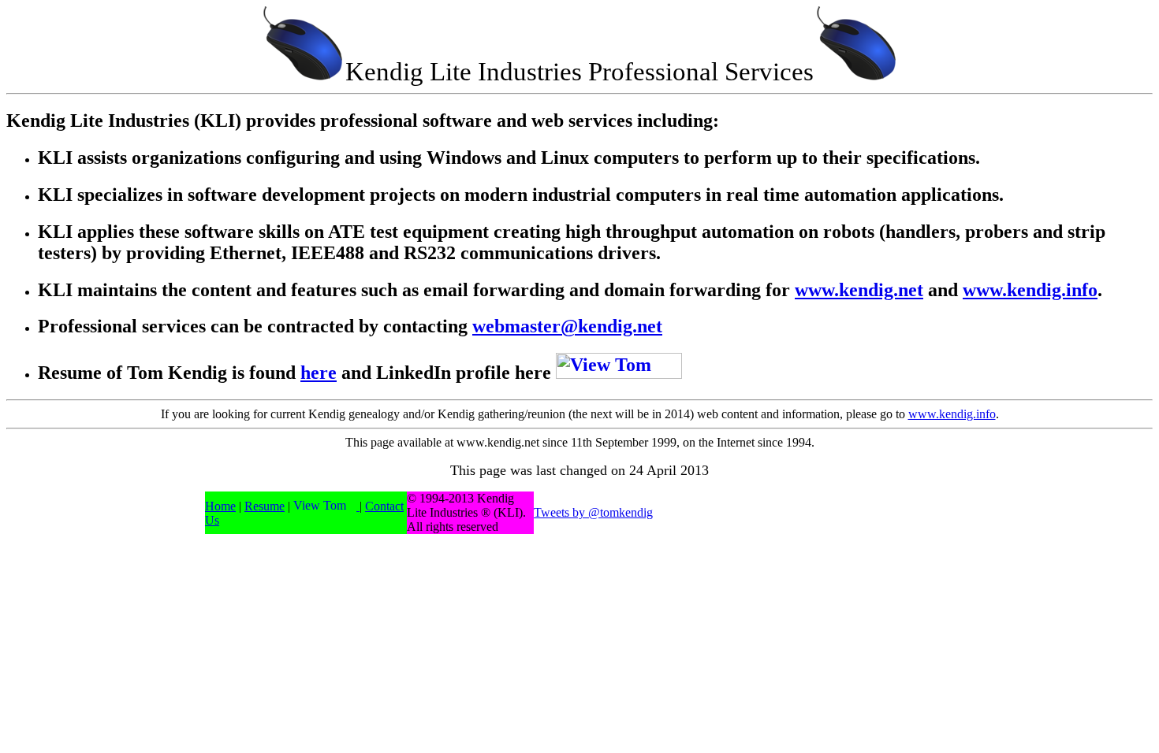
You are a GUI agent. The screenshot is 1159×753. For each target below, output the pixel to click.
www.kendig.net (859, 290)
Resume (264, 506)
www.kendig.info (1030, 290)
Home (220, 506)
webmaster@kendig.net (567, 326)
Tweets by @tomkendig (593, 512)
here (318, 372)
